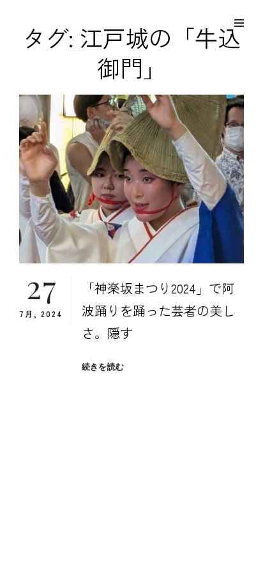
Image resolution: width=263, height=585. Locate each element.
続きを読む (103, 366)
